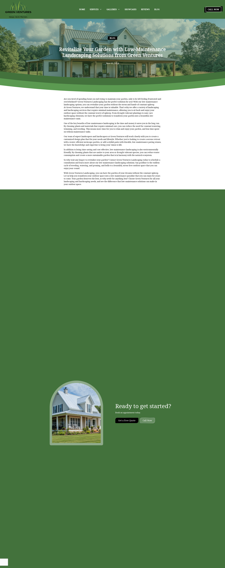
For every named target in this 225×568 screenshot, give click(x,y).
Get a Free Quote (126, 420)
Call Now (213, 9)
